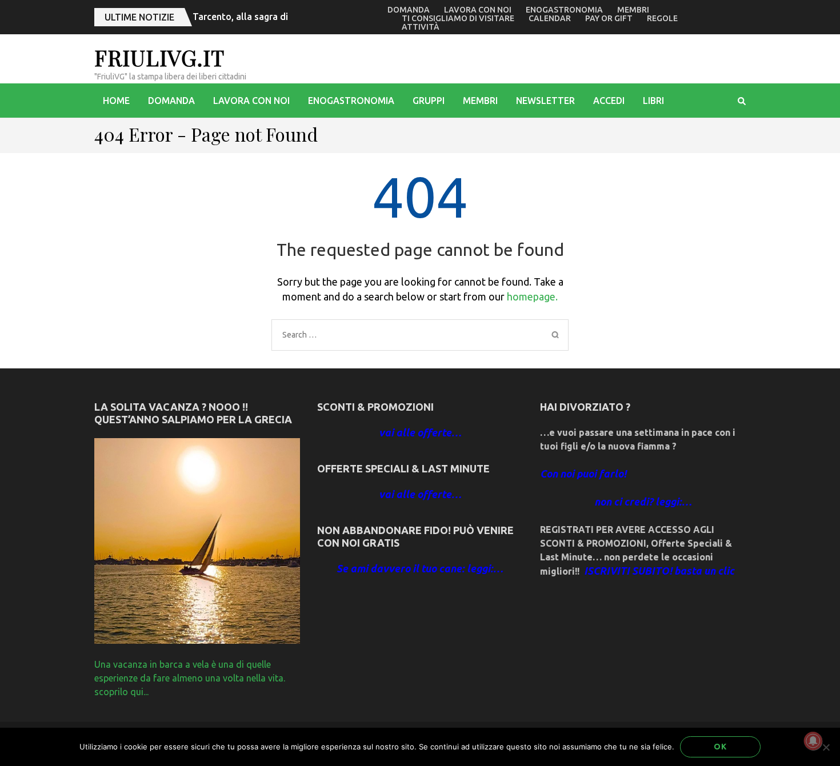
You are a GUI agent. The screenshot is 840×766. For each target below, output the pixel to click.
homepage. (532, 296)
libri (653, 100)
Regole (662, 18)
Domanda (408, 9)
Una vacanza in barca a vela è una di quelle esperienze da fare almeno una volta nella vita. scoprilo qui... (189, 678)
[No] (825, 747)
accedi (609, 100)
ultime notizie (139, 17)
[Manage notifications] (813, 741)
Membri (633, 9)
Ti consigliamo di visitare (458, 18)
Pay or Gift (609, 18)
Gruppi (429, 100)
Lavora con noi (477, 9)
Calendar (550, 18)
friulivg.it (159, 57)
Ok (720, 746)
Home (116, 100)
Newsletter (545, 100)
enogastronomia (564, 9)
